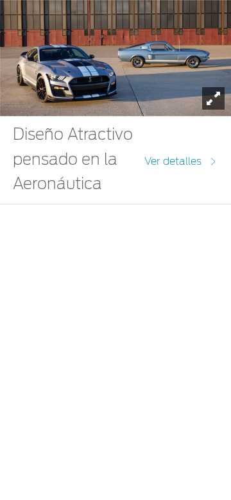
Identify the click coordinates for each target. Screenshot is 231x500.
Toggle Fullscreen (213, 98)
